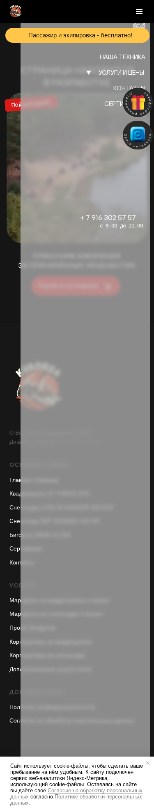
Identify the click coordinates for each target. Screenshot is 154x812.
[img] (138, 135)
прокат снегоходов (104, 101)
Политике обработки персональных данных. (76, 800)
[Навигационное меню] (139, 11)
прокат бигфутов (108, 113)
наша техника (122, 56)
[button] (138, 102)
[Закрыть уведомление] (148, 763)
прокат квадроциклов (99, 88)
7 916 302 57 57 (111, 217)
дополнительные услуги (94, 125)
